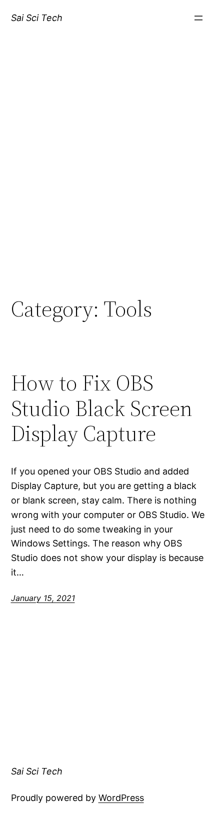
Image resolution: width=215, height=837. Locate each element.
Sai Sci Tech (36, 17)
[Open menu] (198, 18)
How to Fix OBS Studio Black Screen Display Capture (101, 408)
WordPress (121, 797)
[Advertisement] (107, 176)
